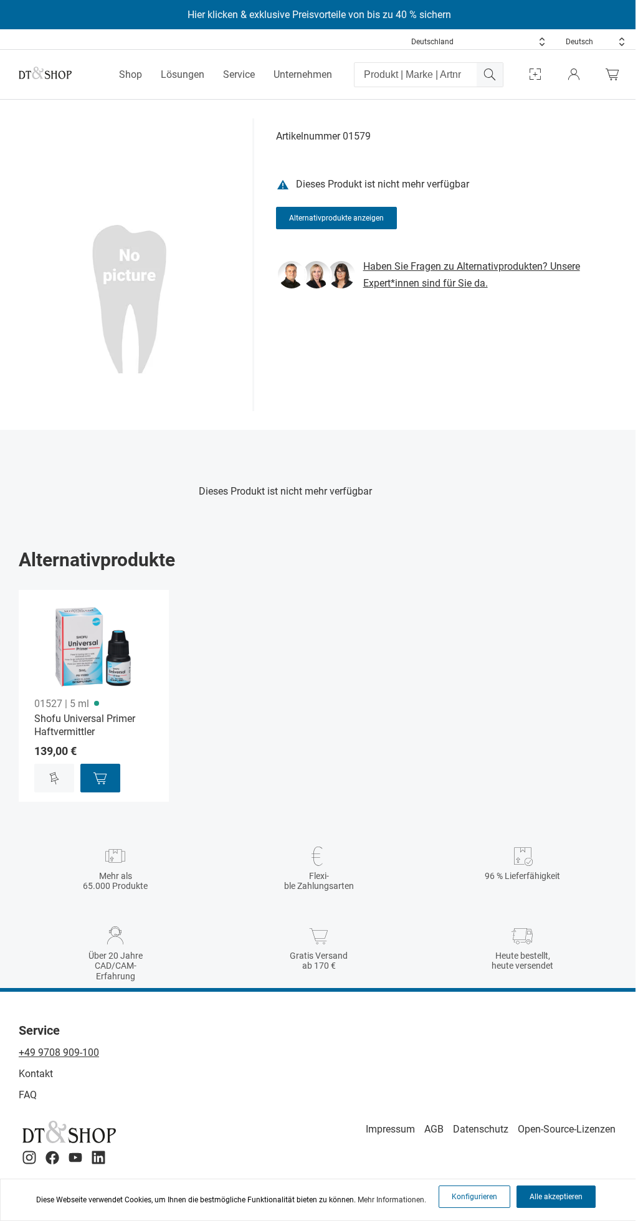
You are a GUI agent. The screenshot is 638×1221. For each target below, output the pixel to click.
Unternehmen (303, 74)
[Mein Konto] (574, 74)
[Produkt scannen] (535, 74)
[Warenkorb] (615, 74)
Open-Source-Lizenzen (567, 1129)
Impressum (390, 1129)
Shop (130, 74)
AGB (434, 1129)
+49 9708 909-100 (59, 1052)
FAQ (28, 1095)
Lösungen (182, 74)
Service (239, 74)
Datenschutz (480, 1129)
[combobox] (478, 41)
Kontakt (36, 1074)
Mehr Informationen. (392, 1199)
